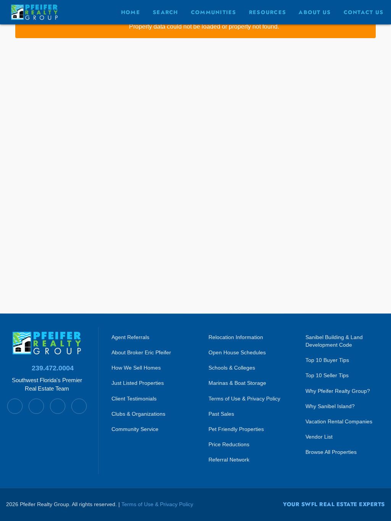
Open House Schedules (237, 352)
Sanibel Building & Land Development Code (334, 341)
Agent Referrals (130, 337)
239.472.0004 (53, 368)
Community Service (134, 429)
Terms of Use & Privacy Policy (244, 399)
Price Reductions (228, 444)
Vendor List (319, 437)
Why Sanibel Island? (330, 406)
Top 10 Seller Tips (327, 375)
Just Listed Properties (137, 383)
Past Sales (221, 414)
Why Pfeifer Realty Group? (337, 391)
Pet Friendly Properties (236, 429)
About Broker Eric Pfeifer (141, 352)
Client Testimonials (134, 399)
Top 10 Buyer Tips (327, 360)
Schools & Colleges (231, 368)
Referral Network (228, 460)
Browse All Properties (331, 452)
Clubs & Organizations (138, 414)
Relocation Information (235, 337)
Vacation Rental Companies (338, 421)
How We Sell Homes (136, 368)
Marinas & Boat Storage (237, 383)
